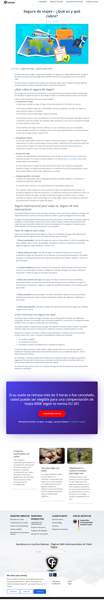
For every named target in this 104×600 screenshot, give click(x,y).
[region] (26, 584)
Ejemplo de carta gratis (39, 534)
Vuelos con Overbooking (19, 526)
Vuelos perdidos (16, 529)
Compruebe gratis (52, 413)
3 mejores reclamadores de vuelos (21, 454)
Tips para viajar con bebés (50, 469)
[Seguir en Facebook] (50, 574)
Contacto (55, 526)
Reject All (26, 591)
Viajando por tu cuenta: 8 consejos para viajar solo (78, 471)
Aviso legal (70, 582)
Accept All (39, 591)
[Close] (46, 574)
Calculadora (43, 2)
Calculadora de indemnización (36, 523)
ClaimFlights (15, 69)
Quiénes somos (57, 519)
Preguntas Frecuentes (60, 529)
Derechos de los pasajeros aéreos (19, 533)
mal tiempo (73, 159)
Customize (13, 591)
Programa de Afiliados (39, 531)
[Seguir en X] (54, 574)
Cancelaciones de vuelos (74, 2)
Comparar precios (92, 2)
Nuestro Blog (56, 523)
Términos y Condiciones (56, 582)
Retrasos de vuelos (56, 2)
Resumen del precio (38, 527)
